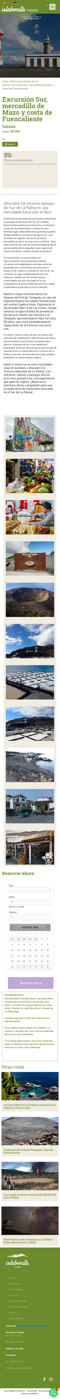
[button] (52, 7)
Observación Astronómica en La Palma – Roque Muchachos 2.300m (29, 1241)
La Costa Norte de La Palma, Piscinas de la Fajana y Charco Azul (30, 1106)
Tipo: (11, 885)
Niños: (12, 897)
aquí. (17, 1011)
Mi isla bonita (14, 1284)
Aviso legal (13, 1295)
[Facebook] (44, 1379)
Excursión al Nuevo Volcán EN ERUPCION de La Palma (30, 1196)
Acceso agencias (16, 1318)
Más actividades (15, 1289)
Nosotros (12, 1278)
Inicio (5, 81)
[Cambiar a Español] (4, 3)
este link (48, 1031)
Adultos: (13, 912)
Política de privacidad (17, 1301)
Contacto (12, 1313)
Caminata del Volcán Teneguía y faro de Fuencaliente (28, 1151)
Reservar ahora (31, 983)
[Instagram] (51, 1379)
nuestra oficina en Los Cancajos (32, 1326)
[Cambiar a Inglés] (9, 3)
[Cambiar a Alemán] (15, 3)
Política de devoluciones (19, 1307)
